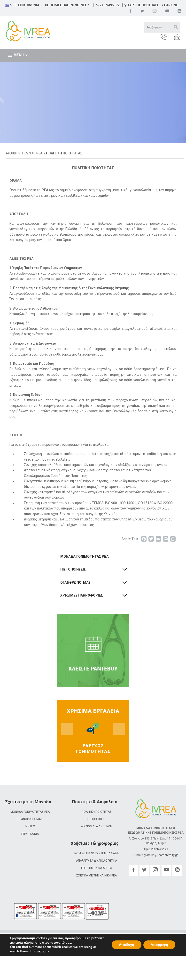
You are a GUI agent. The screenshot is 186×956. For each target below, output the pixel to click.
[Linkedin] (179, 11)
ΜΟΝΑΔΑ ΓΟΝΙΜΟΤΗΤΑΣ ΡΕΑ (30, 811)
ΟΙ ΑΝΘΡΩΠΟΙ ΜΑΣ (30, 819)
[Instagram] (154, 11)
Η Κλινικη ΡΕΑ (31, 153)
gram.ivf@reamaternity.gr (161, 855)
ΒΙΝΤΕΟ (30, 826)
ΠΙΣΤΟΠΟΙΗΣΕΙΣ (96, 819)
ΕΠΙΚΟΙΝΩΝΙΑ (28, 5)
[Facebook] (130, 11)
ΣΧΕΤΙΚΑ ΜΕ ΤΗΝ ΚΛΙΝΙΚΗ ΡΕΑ (96, 875)
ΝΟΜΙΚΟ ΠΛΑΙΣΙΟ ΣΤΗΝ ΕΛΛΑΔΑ (96, 853)
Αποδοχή (126, 944)
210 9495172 (109, 5)
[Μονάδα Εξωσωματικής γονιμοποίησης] (22, 31)
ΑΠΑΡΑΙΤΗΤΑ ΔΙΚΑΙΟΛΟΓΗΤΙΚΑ (96, 860)
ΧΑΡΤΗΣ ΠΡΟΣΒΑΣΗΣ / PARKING (152, 5)
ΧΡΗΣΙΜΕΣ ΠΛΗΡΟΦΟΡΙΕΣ (66, 5)
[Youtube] (167, 11)
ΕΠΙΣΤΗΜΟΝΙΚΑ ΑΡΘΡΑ (96, 868)
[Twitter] (142, 11)
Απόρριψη (159, 944)
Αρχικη (11, 153)
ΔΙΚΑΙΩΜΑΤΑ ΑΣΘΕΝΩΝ (96, 826)
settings (43, 951)
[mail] (174, 37)
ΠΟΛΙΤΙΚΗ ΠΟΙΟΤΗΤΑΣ (97, 811)
